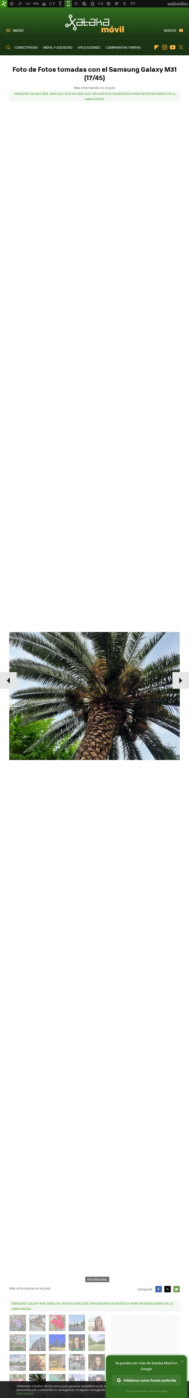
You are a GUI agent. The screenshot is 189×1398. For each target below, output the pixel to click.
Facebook (158, 1289)
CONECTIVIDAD (26, 47)
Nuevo (170, 30)
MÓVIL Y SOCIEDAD (57, 47)
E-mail (176, 1289)
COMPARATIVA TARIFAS (123, 47)
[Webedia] (178, 3)
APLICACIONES (89, 47)
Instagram (164, 47)
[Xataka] (3, 3)
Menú (18, 30)
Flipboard (156, 47)
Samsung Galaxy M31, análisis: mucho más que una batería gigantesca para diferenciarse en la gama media (94, 96)
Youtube (172, 47)
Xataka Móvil (95, 23)
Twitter (180, 47)
